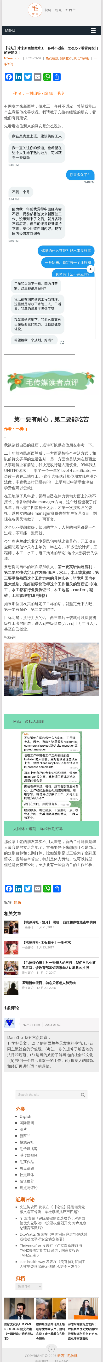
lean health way (32, 1261)
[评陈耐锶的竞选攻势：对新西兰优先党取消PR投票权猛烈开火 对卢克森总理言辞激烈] (83, 1308)
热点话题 (52, 58)
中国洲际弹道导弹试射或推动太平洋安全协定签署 (53, 1236)
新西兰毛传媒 (67, 1355)
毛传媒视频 (29, 1155)
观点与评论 (81, 58)
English (25, 1116)
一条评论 (28, 927)
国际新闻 (27, 1122)
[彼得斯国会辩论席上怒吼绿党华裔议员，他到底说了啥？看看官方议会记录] (51, 1308)
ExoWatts (28, 1234)
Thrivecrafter (30, 1245)
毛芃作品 (27, 1161)
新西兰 (25, 1135)
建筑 (17, 902)
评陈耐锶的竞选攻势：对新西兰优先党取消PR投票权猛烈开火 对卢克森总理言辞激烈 (53, 1223)
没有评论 (28, 973)
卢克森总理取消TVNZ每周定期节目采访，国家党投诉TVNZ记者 (51, 1250)
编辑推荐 (66, 58)
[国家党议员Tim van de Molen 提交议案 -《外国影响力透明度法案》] (19, 1308)
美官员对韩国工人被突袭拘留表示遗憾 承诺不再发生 (53, 1264)
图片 (23, 1129)
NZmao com (12, 58)
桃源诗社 (27, 1142)
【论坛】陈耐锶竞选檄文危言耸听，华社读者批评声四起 (52, 1209)
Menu (10, 30)
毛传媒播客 (29, 1148)
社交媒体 (27, 1174)
